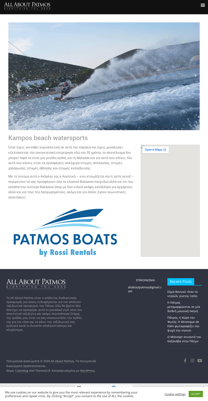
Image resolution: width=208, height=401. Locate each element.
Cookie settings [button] (175, 394)
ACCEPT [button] (195, 394)
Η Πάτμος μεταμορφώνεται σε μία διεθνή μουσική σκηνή (183, 307)
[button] (12, 76)
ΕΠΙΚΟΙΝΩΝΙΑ (141, 280)
